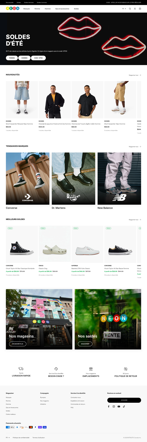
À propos (43, 397)
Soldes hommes (42, 2)
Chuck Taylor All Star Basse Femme (116, 268)
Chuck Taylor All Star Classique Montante (20, 268)
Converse (9, 266)
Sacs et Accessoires (12, 407)
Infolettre (43, 404)
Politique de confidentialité (21, 438)
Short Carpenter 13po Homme (114, 124)
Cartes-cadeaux (11, 414)
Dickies (8, 121)
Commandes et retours (78, 404)
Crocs (41, 266)
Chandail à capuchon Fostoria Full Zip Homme (55, 124)
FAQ (72, 407)
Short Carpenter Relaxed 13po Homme (19, 124)
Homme (48, 8)
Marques (26, 8)
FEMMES (12, 58)
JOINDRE (124, 400)
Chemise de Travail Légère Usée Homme (86, 124)
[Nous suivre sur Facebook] (108, 406)
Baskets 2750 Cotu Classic (81, 268)
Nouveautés (10, 2)
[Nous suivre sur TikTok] (124, 406)
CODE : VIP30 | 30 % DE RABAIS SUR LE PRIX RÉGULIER (123, 2)
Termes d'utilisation (38, 438)
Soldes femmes (29, 2)
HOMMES (24, 58)
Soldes (19, 2)
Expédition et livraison (77, 401)
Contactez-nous (76, 397)
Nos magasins (44, 401)
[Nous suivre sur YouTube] (119, 406)
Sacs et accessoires (62, 8)
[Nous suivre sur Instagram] (113, 406)
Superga (75, 266)
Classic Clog (43, 268)
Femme (37, 8)
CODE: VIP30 (38, 58)
